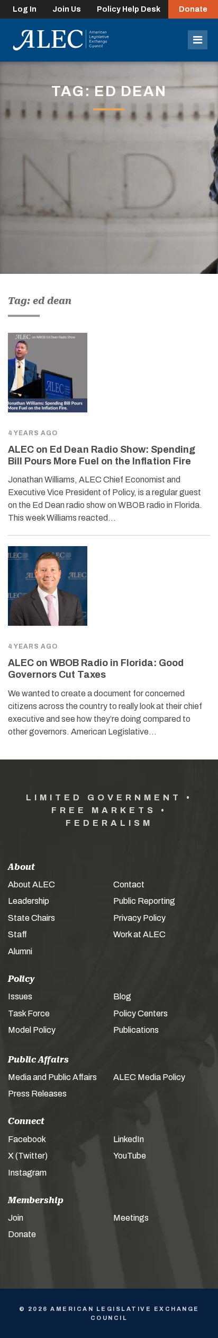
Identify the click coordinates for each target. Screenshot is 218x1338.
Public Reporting (144, 900)
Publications (136, 1029)
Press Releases (37, 1093)
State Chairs (31, 917)
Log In (25, 9)
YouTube (129, 1155)
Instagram (27, 1172)
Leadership (28, 900)
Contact (128, 884)
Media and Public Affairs (52, 1077)
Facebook (27, 1139)
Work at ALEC (139, 934)
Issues (20, 996)
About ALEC (31, 884)
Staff (17, 934)
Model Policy (32, 1029)
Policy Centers (140, 1013)
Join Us (66, 9)
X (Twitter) (28, 1155)
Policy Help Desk (128, 9)
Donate (193, 9)
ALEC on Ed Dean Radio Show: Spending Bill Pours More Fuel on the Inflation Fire (101, 455)
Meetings (131, 1217)
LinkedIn (128, 1139)
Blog (122, 996)
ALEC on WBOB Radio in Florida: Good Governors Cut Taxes (96, 669)
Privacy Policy (139, 917)
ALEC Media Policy (149, 1077)
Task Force (29, 1013)
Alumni (20, 951)
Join (15, 1217)
